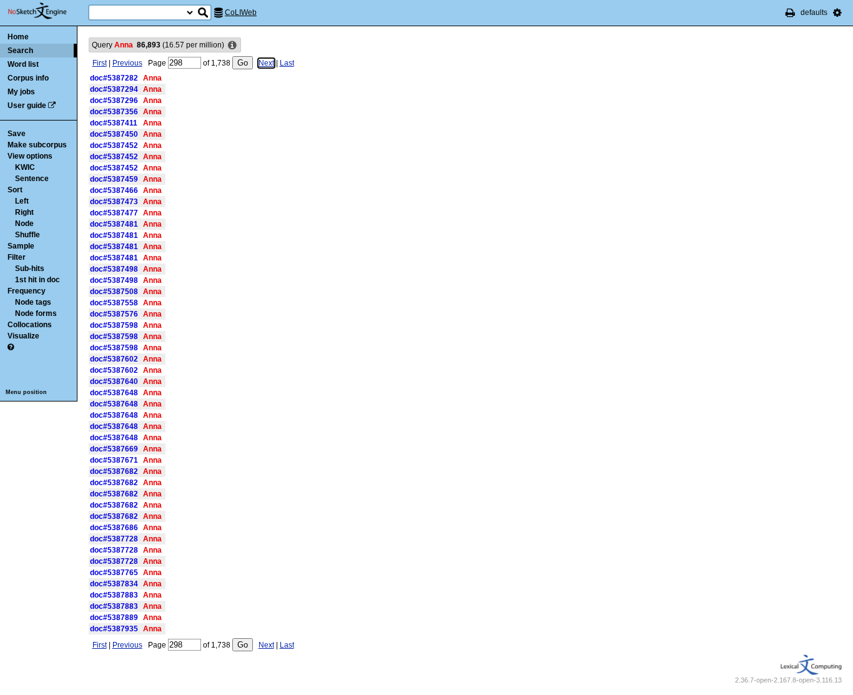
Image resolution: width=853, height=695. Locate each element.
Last (287, 63)
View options (29, 156)
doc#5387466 (114, 190)
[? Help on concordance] (10, 347)
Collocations (29, 324)
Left (22, 201)
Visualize (23, 336)
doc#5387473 (114, 201)
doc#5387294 (114, 89)
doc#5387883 (114, 595)
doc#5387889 (114, 617)
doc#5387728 (114, 539)
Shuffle (27, 234)
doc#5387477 (114, 213)
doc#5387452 (114, 145)
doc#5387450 (114, 134)
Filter (16, 257)
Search (20, 50)
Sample (20, 246)
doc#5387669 (114, 449)
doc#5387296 (114, 100)
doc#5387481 (114, 224)
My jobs (21, 91)
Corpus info (28, 78)
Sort (14, 189)
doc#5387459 (114, 179)
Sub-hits (29, 268)
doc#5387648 (114, 392)
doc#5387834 (114, 583)
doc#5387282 (114, 78)
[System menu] (837, 12)
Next (266, 63)
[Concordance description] (232, 45)
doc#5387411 (113, 123)
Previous (127, 63)
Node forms (36, 313)
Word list (23, 64)
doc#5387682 (114, 471)
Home (18, 36)
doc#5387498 (114, 269)
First (99, 63)
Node (24, 223)
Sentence (32, 178)
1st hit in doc (37, 279)
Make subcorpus (37, 144)
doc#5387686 (114, 527)
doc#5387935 (114, 628)
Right (24, 212)
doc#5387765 (114, 572)
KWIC (25, 167)
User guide (26, 105)
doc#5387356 (114, 111)
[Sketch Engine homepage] (46, 11)
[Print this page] (790, 12)
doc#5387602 (114, 359)
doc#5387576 (114, 314)
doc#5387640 (114, 381)
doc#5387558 (114, 302)
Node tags (33, 302)
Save (16, 133)
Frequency (26, 291)
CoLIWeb (241, 12)
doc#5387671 (114, 460)
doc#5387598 (114, 325)
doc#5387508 (114, 291)
